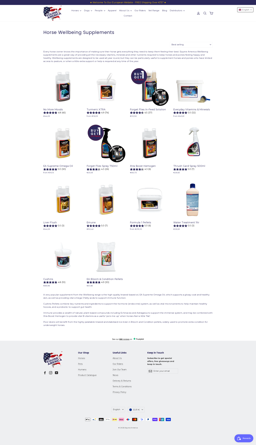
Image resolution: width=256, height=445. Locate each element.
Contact (128, 15)
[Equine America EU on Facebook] (45, 372)
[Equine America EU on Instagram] (50, 372)
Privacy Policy (119, 392)
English (116, 409)
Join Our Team (120, 369)
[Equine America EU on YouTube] (56, 372)
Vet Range (153, 10)
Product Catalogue (87, 375)
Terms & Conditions (122, 386)
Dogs (87, 10)
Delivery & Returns (122, 381)
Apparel (112, 10)
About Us (124, 10)
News (115, 375)
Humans (82, 369)
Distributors (176, 10)
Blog (164, 10)
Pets (80, 364)
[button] (245, 9)
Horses (75, 10)
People (99, 10)
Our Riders (140, 10)
